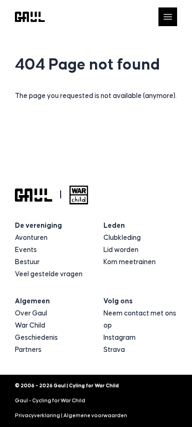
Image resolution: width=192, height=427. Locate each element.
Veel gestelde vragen (48, 274)
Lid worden (120, 249)
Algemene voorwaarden (95, 415)
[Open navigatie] (167, 16)
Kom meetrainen (129, 262)
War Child (30, 325)
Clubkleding (122, 237)
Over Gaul (31, 313)
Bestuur (27, 262)
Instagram (119, 337)
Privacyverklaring (37, 415)
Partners (28, 349)
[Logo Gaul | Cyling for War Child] (30, 17)
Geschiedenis (36, 337)
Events (26, 249)
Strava (114, 349)
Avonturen (31, 237)
